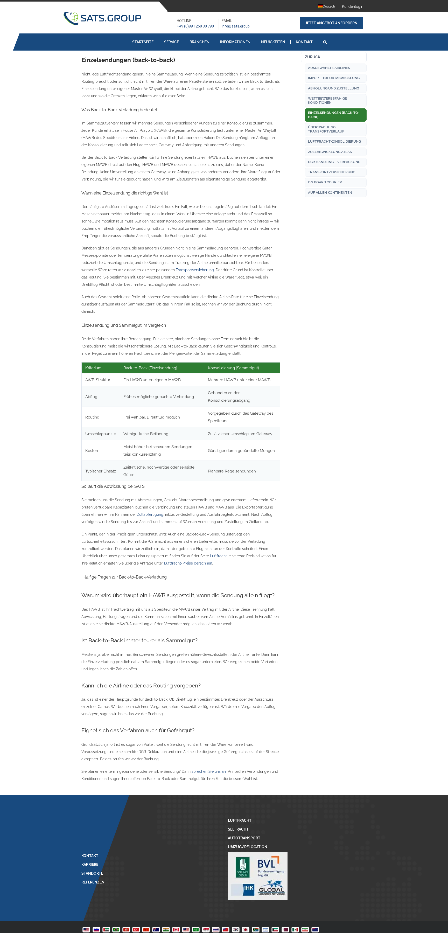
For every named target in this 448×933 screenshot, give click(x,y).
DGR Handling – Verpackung (334, 162)
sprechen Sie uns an (209, 771)
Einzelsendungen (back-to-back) (333, 115)
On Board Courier (325, 182)
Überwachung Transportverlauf (326, 129)
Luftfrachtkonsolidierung (334, 141)
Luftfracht (218, 556)
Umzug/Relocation (247, 847)
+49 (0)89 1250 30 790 (195, 26)
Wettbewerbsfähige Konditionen (327, 100)
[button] (325, 41)
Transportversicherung (195, 270)
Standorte (92, 873)
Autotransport (244, 838)
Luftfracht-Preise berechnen (188, 563)
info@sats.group (236, 26)
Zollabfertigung (150, 514)
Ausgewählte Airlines (329, 68)
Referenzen (92, 882)
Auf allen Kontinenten (330, 192)
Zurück (312, 57)
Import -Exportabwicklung (334, 78)
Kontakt (89, 856)
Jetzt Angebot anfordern (331, 23)
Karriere (89, 864)
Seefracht (238, 829)
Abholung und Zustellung (333, 88)
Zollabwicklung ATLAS (330, 152)
